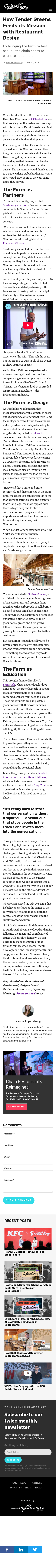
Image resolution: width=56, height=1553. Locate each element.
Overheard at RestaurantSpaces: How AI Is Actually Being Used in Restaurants (27, 1322)
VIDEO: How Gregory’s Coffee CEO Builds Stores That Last (24, 1387)
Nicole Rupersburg (14, 62)
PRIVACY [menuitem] (38, 1487)
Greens (41, 594)
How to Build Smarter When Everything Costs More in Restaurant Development (28, 1288)
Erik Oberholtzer (37, 119)
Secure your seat (26, 993)
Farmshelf (9, 684)
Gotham (32, 594)
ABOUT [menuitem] (24, 1483)
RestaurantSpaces (13, 243)
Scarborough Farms (14, 205)
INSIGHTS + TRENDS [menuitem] (20, 1487)
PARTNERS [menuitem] (36, 1483)
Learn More (16, 1106)
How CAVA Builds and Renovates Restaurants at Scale (23, 1354)
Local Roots (36, 433)
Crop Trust (40, 785)
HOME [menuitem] (14, 1483)
